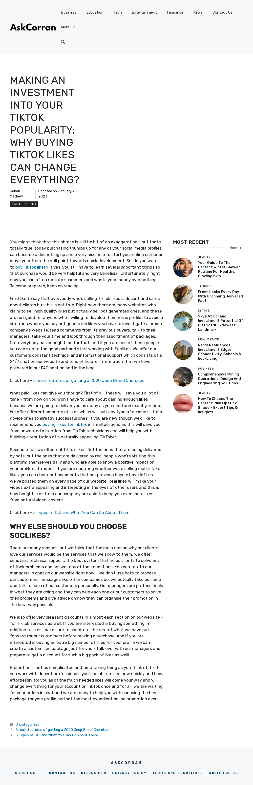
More (65, 27)
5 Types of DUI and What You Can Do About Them (80, 512)
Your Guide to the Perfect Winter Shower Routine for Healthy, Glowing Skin (219, 269)
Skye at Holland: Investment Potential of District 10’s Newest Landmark (220, 323)
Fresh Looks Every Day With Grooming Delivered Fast (220, 296)
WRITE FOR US (223, 773)
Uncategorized (24, 204)
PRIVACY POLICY (129, 773)
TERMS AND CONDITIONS (177, 773)
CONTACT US (62, 773)
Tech (117, 12)
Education (95, 12)
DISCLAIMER (93, 773)
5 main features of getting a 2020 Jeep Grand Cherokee (89, 380)
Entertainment (144, 12)
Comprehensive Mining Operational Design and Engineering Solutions (219, 378)
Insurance (175, 12)
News (198, 12)
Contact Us (222, 12)
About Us (25, 773)
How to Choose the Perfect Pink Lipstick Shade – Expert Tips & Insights (218, 405)
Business (68, 12)
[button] (63, 42)
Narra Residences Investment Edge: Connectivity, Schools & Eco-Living (219, 352)
